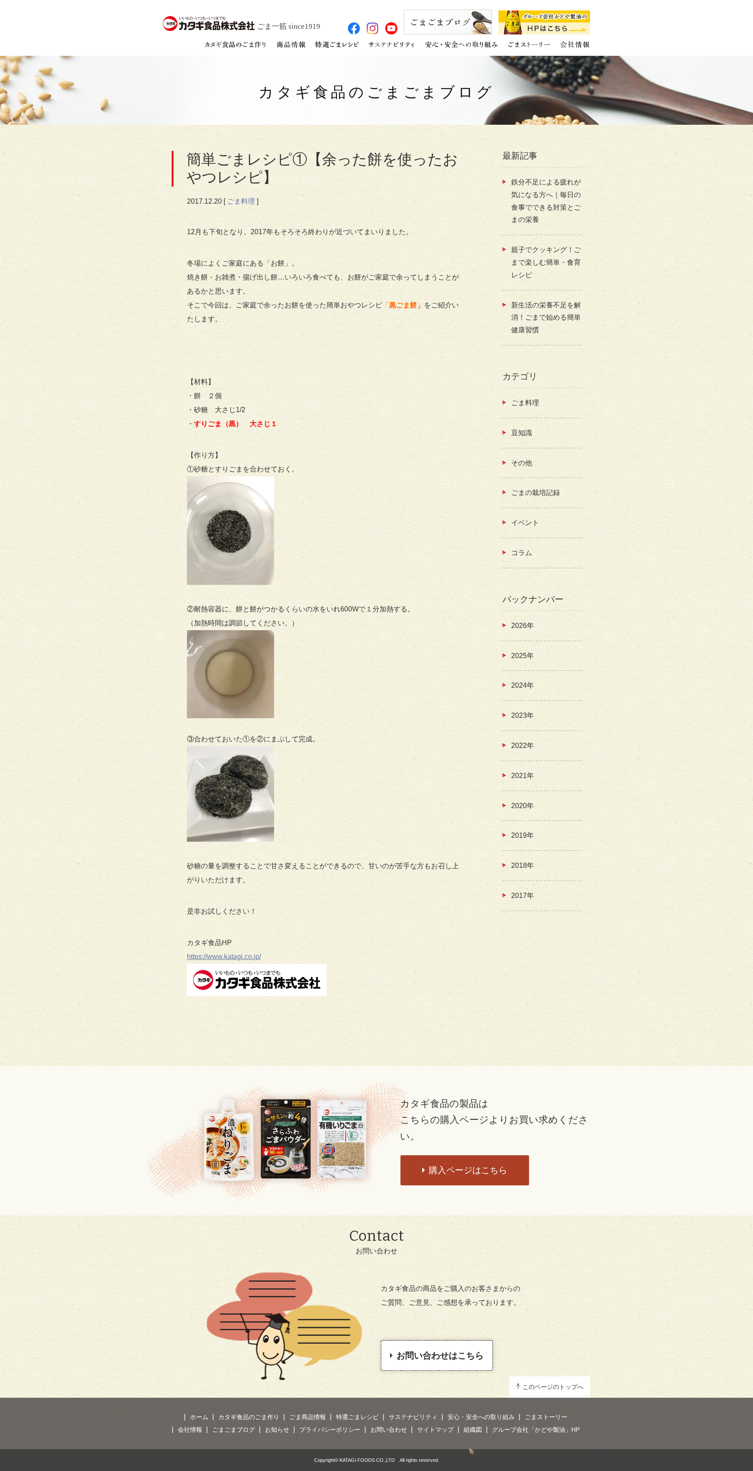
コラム (521, 552)
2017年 (522, 895)
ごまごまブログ (233, 1429)
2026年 (522, 625)
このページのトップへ (552, 1386)
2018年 (522, 865)
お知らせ (277, 1429)
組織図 (473, 1429)
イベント (525, 522)
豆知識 (521, 433)
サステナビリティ (413, 1416)
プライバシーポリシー (329, 1429)
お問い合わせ (388, 1429)
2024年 (522, 685)
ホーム (199, 1416)
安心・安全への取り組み (481, 1416)
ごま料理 (241, 201)
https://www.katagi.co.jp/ (224, 956)
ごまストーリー (546, 1416)
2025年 (522, 655)
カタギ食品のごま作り (248, 1416)
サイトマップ (435, 1429)
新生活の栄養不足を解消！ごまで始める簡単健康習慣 (546, 317)
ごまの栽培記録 (535, 492)
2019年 (522, 835)
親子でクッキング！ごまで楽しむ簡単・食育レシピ (546, 262)
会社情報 (190, 1429)
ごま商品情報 (307, 1416)
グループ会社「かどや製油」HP (536, 1429)
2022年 (522, 745)
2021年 (522, 775)
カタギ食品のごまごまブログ (376, 92)
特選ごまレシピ (357, 1416)
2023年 (522, 715)
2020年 (522, 805)
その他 (521, 463)
